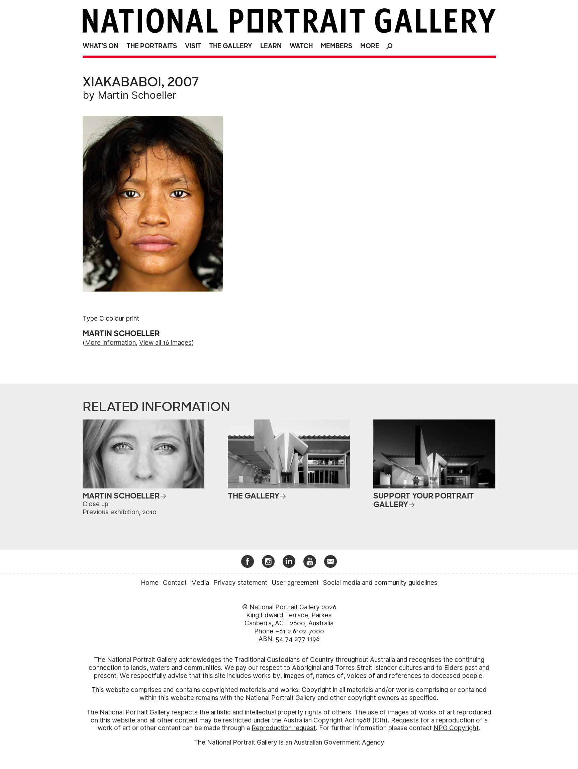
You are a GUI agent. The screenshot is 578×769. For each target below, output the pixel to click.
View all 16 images (165, 343)
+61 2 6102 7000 (299, 631)
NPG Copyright (456, 728)
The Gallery (230, 46)
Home (150, 583)
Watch (301, 46)
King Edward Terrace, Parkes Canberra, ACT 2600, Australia (289, 619)
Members (336, 46)
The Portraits (151, 46)
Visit (193, 46)
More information (110, 343)
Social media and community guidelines (380, 583)
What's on (100, 46)
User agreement (295, 583)
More (369, 46)
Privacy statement (240, 583)
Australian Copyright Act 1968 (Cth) (335, 720)
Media (200, 583)
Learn (271, 46)
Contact (175, 583)
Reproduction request (284, 728)
